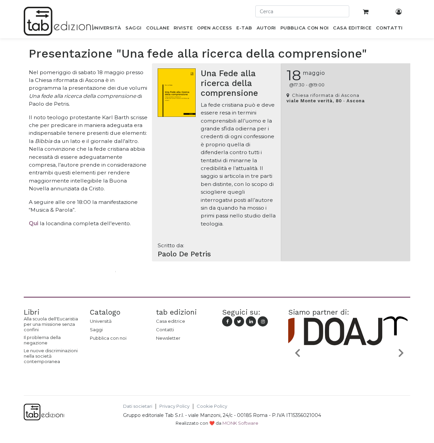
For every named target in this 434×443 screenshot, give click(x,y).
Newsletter (168, 338)
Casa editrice (170, 321)
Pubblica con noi (108, 338)
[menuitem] (106, 29)
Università (101, 321)
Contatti (165, 329)
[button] (297, 352)
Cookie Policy (212, 406)
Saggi (96, 329)
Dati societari (137, 406)
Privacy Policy (174, 406)
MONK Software (240, 423)
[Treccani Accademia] (365, 368)
